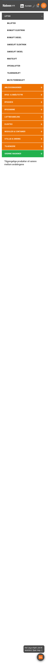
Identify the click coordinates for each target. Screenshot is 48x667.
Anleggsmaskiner (13, 87)
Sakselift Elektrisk (16, 45)
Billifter (11, 23)
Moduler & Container (15, 132)
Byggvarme (10, 110)
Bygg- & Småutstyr (14, 95)
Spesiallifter (13, 66)
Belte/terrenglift (16, 80)
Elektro (9, 124)
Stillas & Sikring (13, 139)
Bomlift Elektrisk (16, 30)
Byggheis (9, 102)
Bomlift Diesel (14, 38)
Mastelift (12, 59)
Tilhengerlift (14, 73)
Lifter (7, 16)
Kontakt (28, 6)
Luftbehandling (12, 117)
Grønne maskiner (13, 154)
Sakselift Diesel (15, 52)
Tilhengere (10, 146)
